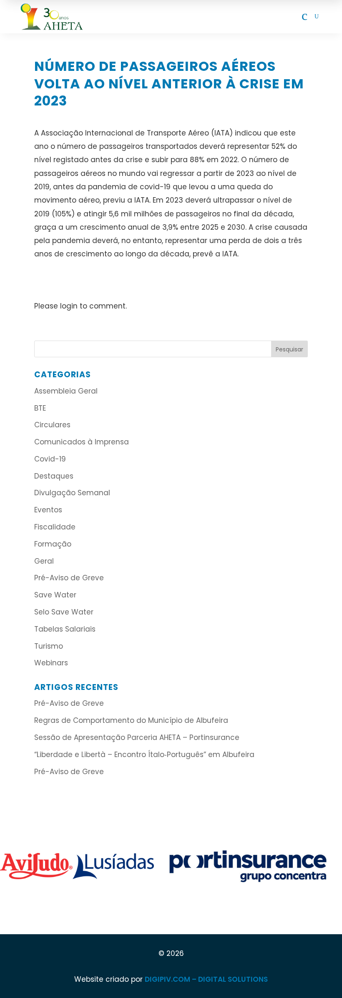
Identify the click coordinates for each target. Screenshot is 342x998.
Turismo (48, 646)
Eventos (48, 510)
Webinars (51, 663)
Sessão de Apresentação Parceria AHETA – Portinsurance (136, 737)
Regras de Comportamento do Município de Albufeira (131, 720)
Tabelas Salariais (65, 629)
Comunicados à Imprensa (81, 442)
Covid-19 (50, 459)
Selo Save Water (63, 612)
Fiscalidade (54, 527)
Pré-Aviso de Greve (69, 578)
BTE (40, 408)
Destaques (53, 476)
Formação (52, 544)
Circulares (52, 425)
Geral (44, 561)
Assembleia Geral (66, 391)
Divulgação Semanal (72, 493)
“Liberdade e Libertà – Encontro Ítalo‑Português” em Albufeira (145, 755)
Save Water (55, 595)
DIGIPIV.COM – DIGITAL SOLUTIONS (206, 979)
